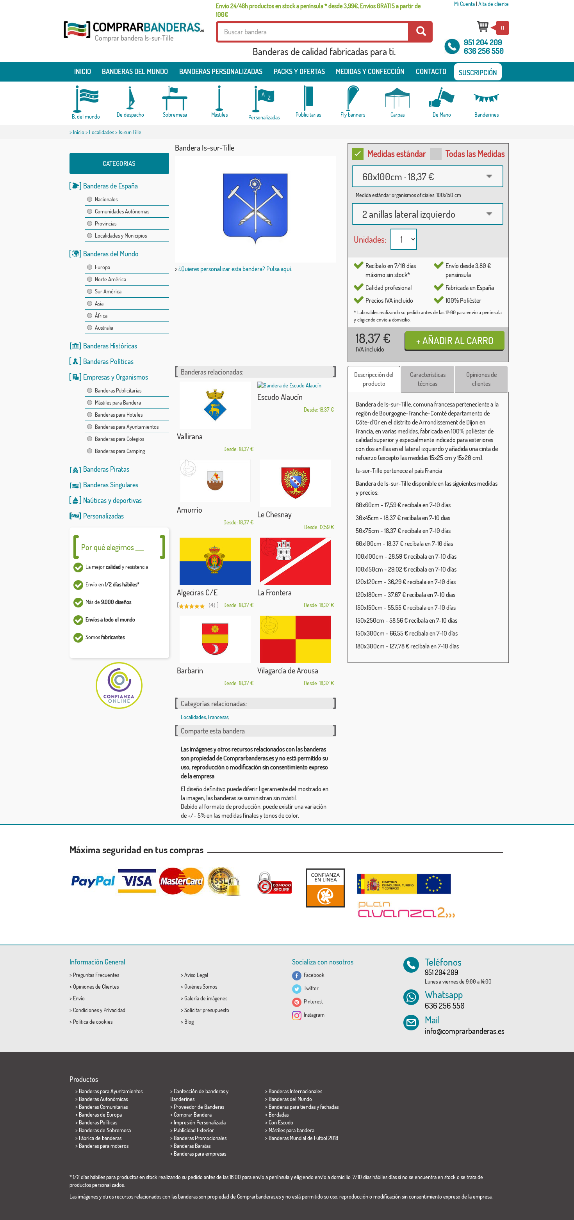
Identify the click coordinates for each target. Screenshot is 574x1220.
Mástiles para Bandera (118, 402)
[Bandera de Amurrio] (215, 481)
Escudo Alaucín (280, 397)
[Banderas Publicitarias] (308, 98)
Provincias (105, 223)
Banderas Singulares (110, 484)
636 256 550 (484, 51)
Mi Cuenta (464, 3)
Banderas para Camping (120, 451)
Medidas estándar (396, 153)
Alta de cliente (493, 3)
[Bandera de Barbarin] (215, 639)
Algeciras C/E (197, 592)
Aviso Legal (196, 974)
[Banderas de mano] (442, 98)
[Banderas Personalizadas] (264, 99)
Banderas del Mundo (111, 253)
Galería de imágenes (205, 998)
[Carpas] (397, 98)
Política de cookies (92, 1021)
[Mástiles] (219, 98)
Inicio (82, 71)
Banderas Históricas (110, 345)
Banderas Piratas (106, 469)
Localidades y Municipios (121, 235)
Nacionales (106, 199)
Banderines (182, 1099)
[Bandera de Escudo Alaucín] (295, 385)
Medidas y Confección (370, 71)
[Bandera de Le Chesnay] (295, 483)
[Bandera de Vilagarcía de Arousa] (295, 639)
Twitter (310, 988)
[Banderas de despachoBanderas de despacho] (130, 98)
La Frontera (274, 592)
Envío (79, 998)
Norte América (110, 279)
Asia (99, 303)
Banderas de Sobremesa (105, 1130)
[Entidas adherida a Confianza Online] (325, 888)
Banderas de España (110, 185)
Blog (189, 1021)
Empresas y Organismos (115, 377)
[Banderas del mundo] (86, 99)
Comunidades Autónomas (122, 211)
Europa (102, 267)
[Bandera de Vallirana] (215, 405)
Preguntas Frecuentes (96, 974)
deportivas (127, 500)
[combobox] (427, 176)
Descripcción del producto (374, 379)
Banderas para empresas (200, 1153)
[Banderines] (486, 98)
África (101, 315)
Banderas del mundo (135, 71)
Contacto (431, 71)
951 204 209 (483, 42)
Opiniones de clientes (481, 379)
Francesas (218, 717)
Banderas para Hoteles (119, 414)
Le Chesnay (274, 514)
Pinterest (312, 1001)
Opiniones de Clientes (96, 986)
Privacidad (114, 1010)
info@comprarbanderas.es (464, 1031)
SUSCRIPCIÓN (478, 72)
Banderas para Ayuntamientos (127, 426)
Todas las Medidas (475, 153)
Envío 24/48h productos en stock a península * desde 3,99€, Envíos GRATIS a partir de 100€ (318, 10)
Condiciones (86, 1010)
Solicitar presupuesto (206, 1010)
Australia (104, 327)
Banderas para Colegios (119, 438)
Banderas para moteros (103, 1145)
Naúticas (95, 500)
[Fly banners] (353, 98)
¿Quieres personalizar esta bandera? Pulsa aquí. (235, 269)
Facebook (312, 974)
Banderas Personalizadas (220, 71)
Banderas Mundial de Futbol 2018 (303, 1138)
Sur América (108, 291)
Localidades (101, 132)
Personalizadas (103, 515)
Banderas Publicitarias (118, 390)
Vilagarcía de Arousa (287, 670)
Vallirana (190, 436)
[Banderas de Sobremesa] (175, 98)
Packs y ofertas (299, 71)
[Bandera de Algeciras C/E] (215, 561)
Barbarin (190, 670)
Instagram (312, 1014)
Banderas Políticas (108, 361)
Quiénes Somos (200, 986)
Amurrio (189, 509)
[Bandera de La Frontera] (295, 561)
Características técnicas (428, 379)
